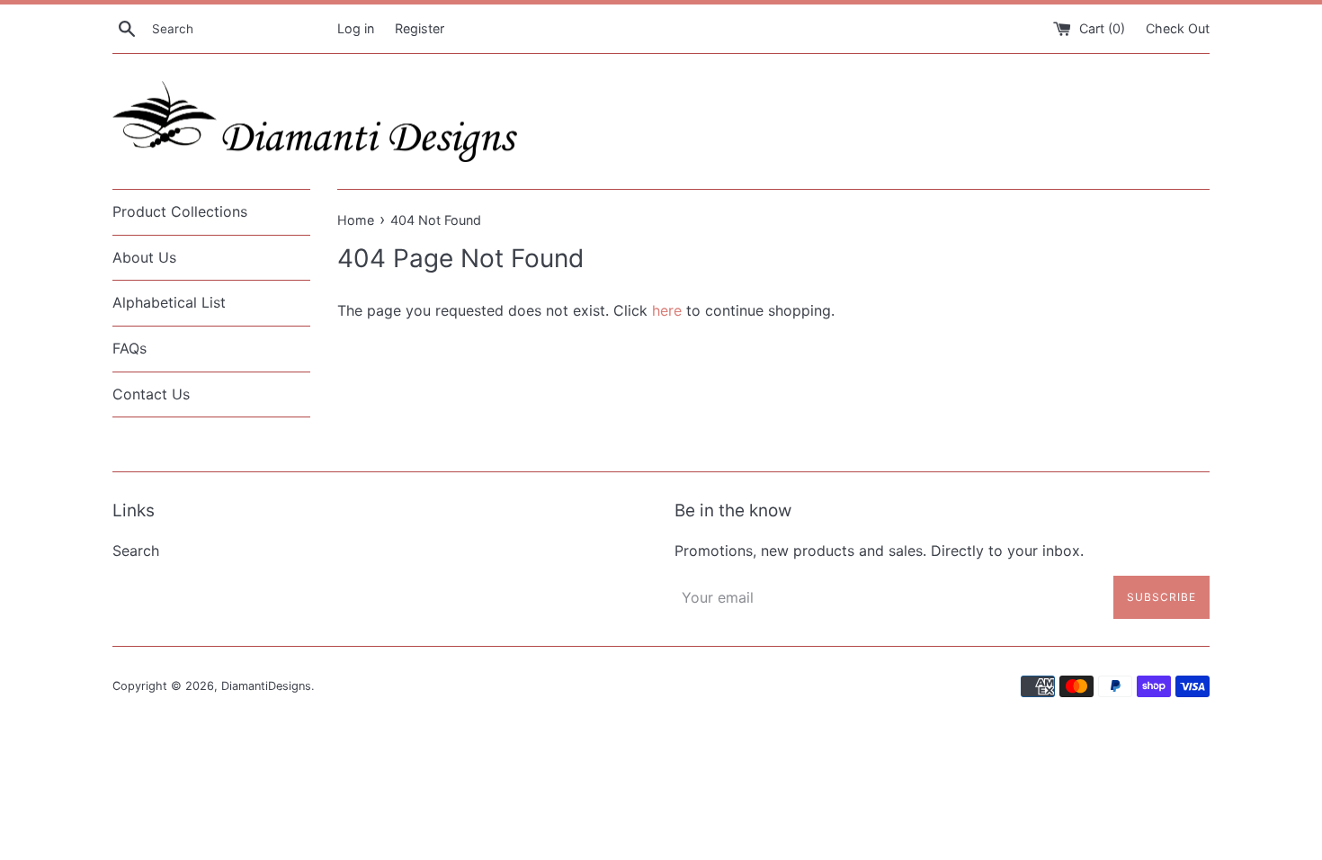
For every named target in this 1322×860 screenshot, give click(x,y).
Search (135, 551)
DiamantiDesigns (266, 686)
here (667, 310)
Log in (355, 28)
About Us (144, 257)
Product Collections (179, 211)
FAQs (129, 348)
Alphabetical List (169, 302)
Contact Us (151, 394)
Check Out (1178, 28)
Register (419, 28)
